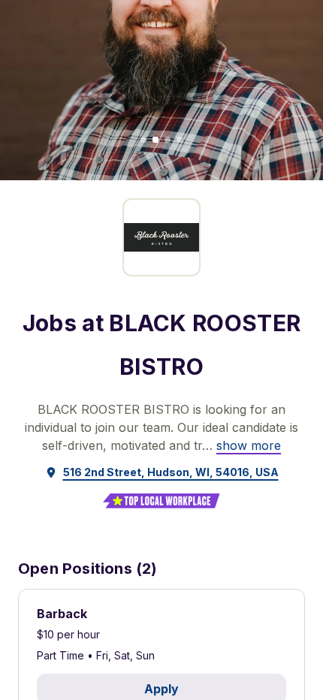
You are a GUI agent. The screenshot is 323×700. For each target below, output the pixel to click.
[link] (248, 445)
